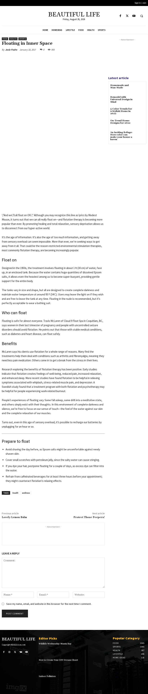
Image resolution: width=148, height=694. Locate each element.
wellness (26, 492)
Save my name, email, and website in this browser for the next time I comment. (48, 603)
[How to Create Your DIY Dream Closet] (102, 665)
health (15, 492)
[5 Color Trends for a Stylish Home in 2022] (139, 112)
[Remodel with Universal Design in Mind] (139, 100)
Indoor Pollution (47, 676)
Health (13, 39)
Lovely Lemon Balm (14, 517)
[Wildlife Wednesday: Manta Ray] (102, 649)
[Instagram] (10, 652)
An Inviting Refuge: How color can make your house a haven (121, 136)
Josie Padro (11, 49)
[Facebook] (120, 16)
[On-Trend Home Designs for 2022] (139, 123)
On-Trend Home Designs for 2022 (120, 121)
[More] (61, 58)
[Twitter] (127, 16)
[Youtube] (133, 16)
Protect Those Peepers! (89, 517)
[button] (141, 16)
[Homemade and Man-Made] (139, 88)
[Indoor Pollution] (102, 681)
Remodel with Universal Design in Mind (121, 99)
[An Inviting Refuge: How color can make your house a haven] (139, 135)
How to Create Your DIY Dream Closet (58, 660)
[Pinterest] (44, 58)
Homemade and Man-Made (119, 86)
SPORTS (22, 39)
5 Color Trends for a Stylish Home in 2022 (121, 111)
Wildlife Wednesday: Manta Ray (55, 643)
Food (5, 39)
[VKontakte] (21, 652)
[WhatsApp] (52, 58)
